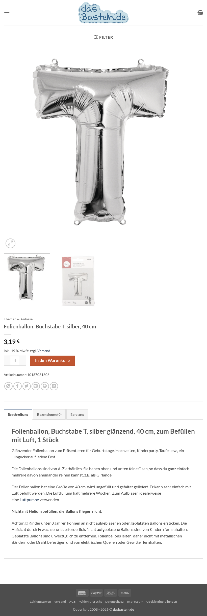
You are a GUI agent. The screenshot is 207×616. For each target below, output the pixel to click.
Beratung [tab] (77, 415)
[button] (7, 12)
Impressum (135, 601)
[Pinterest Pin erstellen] (45, 386)
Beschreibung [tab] (18, 415)
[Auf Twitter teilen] (26, 386)
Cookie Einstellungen (161, 601)
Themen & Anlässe (18, 319)
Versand (43, 351)
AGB (72, 601)
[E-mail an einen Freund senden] (36, 386)
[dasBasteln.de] (103, 12)
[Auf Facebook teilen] (17, 386)
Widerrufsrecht (90, 601)
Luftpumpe (29, 499)
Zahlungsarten (40, 601)
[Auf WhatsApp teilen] (8, 386)
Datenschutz (114, 601)
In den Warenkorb (52, 360)
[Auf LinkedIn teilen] (54, 386)
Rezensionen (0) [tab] (49, 415)
